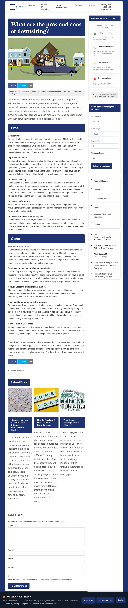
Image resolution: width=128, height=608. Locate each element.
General (31, 5)
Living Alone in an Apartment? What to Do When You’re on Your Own (106, 265)
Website (11, 567)
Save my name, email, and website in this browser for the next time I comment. (40, 580)
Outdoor (79, 5)
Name (11, 550)
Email (11, 559)
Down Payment (97, 129)
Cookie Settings (105, 600)
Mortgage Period (97, 153)
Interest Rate (96, 141)
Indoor (92, 5)
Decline (121, 600)
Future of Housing (45, 6)
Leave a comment (17, 371)
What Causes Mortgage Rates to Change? (71, 422)
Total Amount (96, 117)
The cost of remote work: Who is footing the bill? (104, 275)
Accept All (88, 600)
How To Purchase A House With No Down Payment (46, 422)
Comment (12, 526)
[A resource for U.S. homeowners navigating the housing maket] (17, 7)
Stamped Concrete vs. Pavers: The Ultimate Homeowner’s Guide (103, 237)
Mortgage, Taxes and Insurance (106, 6)
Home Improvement (62, 6)
